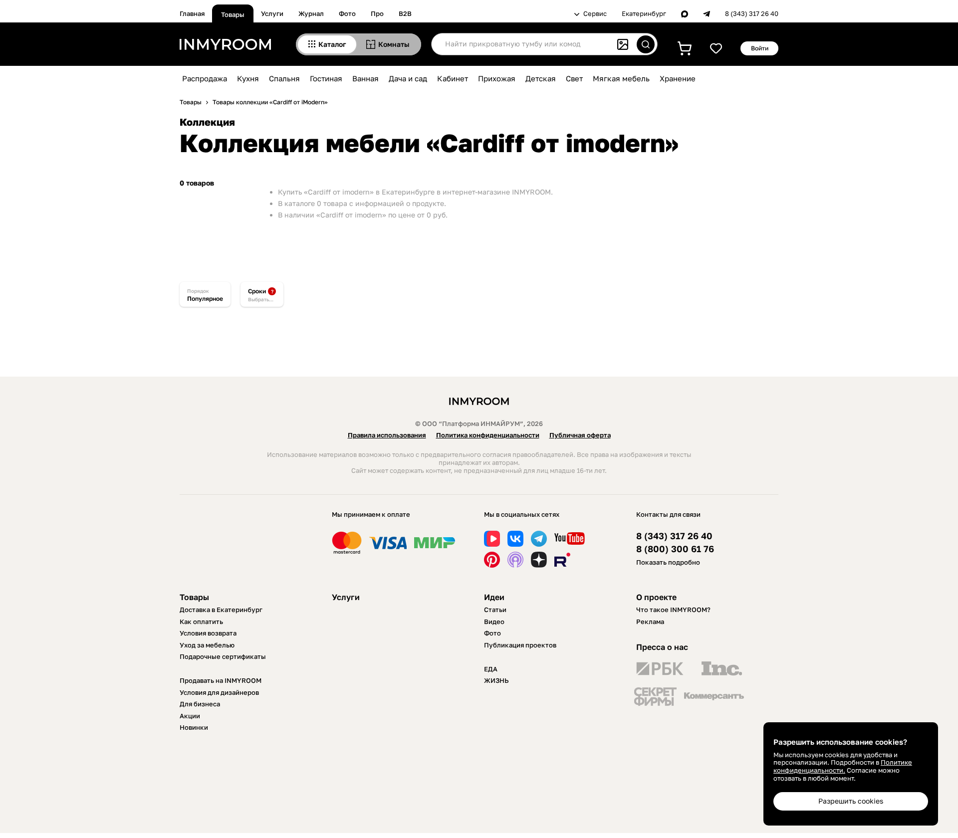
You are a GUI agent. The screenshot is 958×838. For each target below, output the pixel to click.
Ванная (365, 78)
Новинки (194, 727)
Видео (494, 622)
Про (377, 13)
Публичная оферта (580, 435)
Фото (347, 13)
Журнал (311, 13)
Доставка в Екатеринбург (221, 610)
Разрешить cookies (850, 801)
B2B (405, 13)
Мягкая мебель (621, 78)
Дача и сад (408, 78)
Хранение (678, 78)
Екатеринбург (644, 13)
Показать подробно (668, 562)
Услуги (272, 13)
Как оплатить (201, 622)
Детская (540, 78)
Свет (574, 78)
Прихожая (496, 78)
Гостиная (326, 78)
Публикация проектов (520, 645)
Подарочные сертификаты (223, 656)
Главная (192, 13)
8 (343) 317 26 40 (751, 13)
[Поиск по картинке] (623, 44)
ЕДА (490, 669)
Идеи (494, 597)
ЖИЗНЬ (496, 680)
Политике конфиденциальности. (842, 766)
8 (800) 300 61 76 (675, 549)
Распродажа (204, 78)
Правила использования (387, 435)
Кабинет (452, 78)
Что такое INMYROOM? (673, 610)
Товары (232, 14)
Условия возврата (208, 633)
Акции (190, 716)
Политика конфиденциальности (487, 435)
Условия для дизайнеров (219, 692)
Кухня (248, 78)
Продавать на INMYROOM (220, 680)
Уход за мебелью (207, 645)
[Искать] (646, 44)
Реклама (650, 622)
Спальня (284, 78)
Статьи (495, 610)
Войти (759, 48)
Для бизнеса (200, 704)
